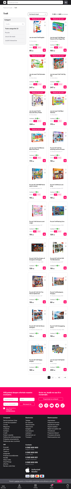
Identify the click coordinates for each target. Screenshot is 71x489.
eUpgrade (6, 453)
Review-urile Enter (9, 466)
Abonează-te (27, 404)
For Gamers (29, 422)
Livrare (5, 424)
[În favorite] (45, 22)
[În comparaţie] (45, 25)
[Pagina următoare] (65, 377)
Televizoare (29, 427)
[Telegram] (57, 405)
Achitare (6, 431)
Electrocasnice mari (54, 437)
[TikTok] (63, 405)
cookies (16, 481)
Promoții (6, 447)
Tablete (27, 420)
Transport (28, 437)
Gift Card (6, 449)
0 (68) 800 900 (31, 447)
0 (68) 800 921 (31, 457)
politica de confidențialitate (10, 410)
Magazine (6, 427)
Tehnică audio (29, 424)
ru (66, 2)
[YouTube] (52, 405)
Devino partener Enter (10, 420)
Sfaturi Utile (7, 460)
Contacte (6, 429)
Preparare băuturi (53, 433)
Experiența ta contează (50, 399)
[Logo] (4, 2)
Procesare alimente (54, 435)
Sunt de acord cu (11, 409)
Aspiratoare (51, 420)
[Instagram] (46, 405)
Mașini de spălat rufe (54, 429)
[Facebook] (41, 405)
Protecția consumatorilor (11, 439)
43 (59, 377)
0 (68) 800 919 (31, 462)
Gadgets (28, 429)
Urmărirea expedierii (10, 422)
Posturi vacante (8, 435)
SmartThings (7, 462)
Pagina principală (7, 7)
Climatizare (51, 431)
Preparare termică (53, 422)
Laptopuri (28, 433)
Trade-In (6, 451)
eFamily (5, 464)
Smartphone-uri (30, 435)
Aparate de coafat (53, 424)
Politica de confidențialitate (12, 437)
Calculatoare (29, 431)
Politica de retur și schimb (11, 441)
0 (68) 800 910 (31, 452)
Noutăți (5, 458)
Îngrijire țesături (53, 427)
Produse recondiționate (10, 455)
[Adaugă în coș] (44, 50)
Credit (5, 433)
